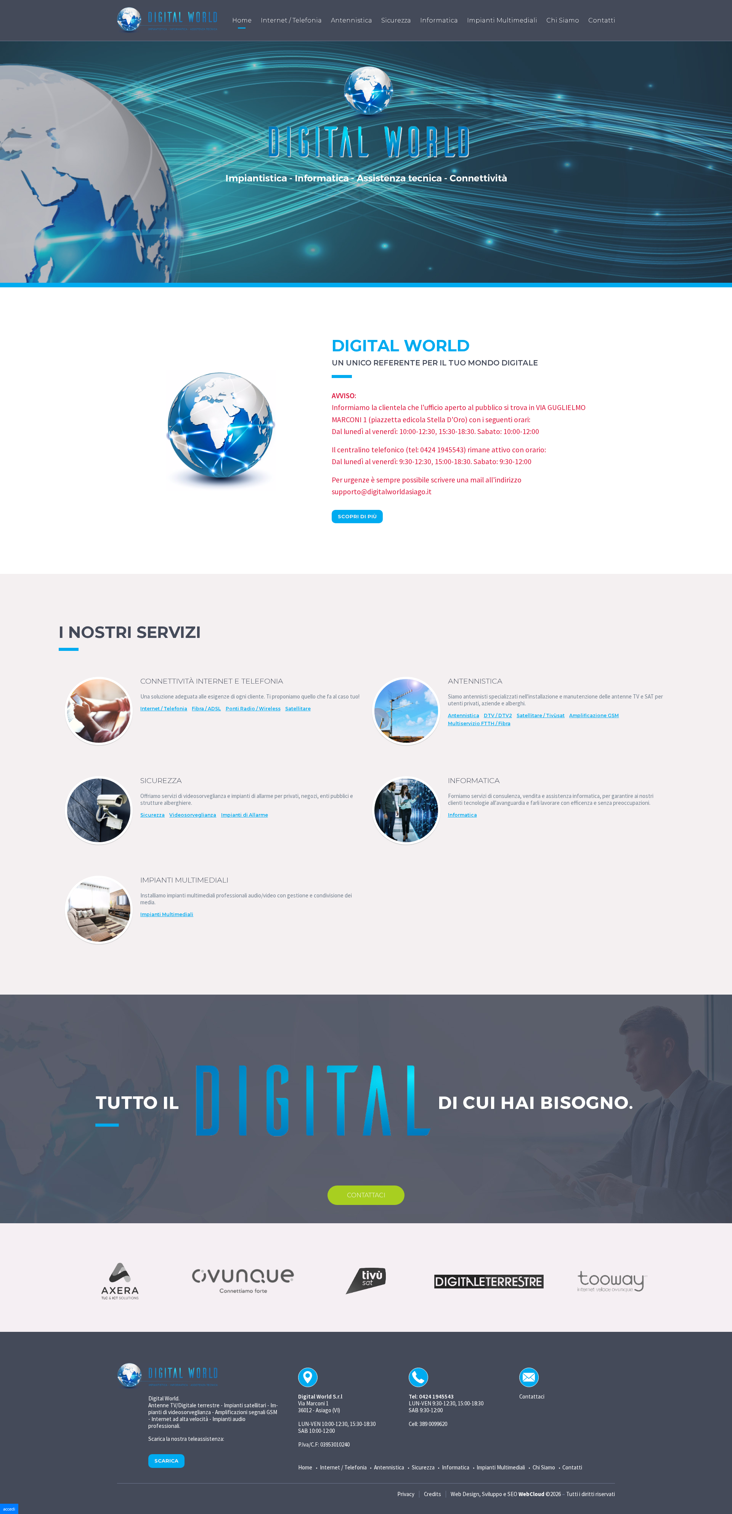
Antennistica (463, 715)
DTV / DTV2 (498, 715)
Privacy (405, 1494)
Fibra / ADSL (206, 708)
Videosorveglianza (192, 815)
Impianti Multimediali (166, 914)
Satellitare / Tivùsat (541, 715)
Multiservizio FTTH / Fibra (479, 723)
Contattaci (366, 1195)
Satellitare (298, 708)
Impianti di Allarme (244, 815)
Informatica (462, 815)
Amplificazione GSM (594, 715)
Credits (432, 1494)
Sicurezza (152, 815)
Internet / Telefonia (163, 708)
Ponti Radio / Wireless (253, 708)
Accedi (9, 1509)
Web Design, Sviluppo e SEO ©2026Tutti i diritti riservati (533, 1494)
